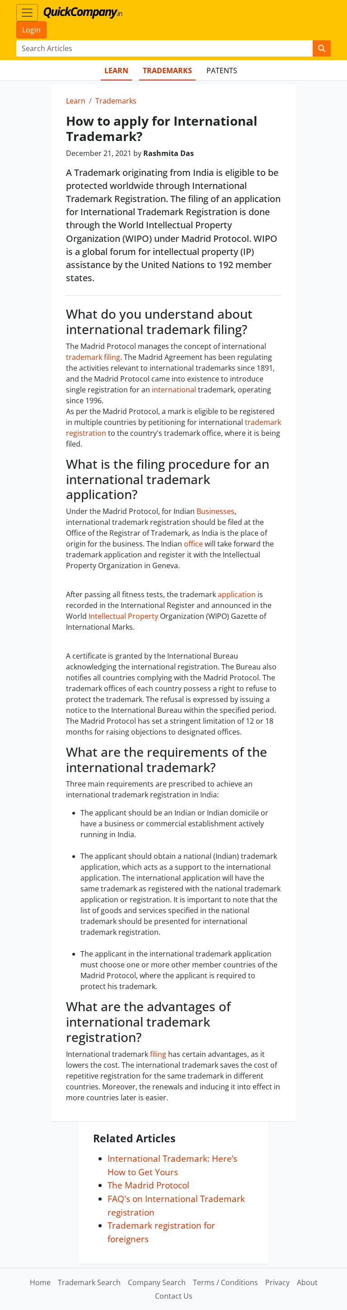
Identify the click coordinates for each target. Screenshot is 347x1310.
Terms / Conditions (225, 1282)
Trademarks (167, 70)
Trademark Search (89, 1282)
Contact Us (173, 1296)
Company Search (157, 1282)
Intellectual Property (123, 616)
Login (31, 30)
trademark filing (93, 357)
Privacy (277, 1282)
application (237, 594)
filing (158, 1054)
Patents (221, 70)
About (307, 1282)
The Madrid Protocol (148, 1185)
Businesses (215, 511)
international (174, 390)
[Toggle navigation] (27, 12)
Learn (116, 70)
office (193, 544)
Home (40, 1282)
